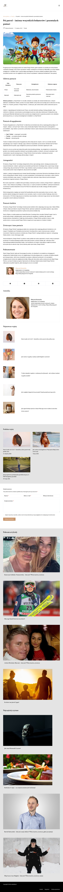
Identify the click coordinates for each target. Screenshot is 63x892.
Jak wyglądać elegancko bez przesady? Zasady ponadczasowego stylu (38, 392)
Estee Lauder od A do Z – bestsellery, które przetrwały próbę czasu (38, 339)
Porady (25, 28)
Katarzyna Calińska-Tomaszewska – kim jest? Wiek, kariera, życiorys (24, 575)
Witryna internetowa (48, 495)
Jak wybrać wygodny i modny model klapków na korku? (35, 357)
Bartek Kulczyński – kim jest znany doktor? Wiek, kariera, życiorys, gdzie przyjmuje (28, 832)
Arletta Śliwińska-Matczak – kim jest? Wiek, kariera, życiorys (22, 663)
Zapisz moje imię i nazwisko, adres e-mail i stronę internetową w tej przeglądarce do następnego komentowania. (30, 514)
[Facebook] (10, 284)
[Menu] (59, 5)
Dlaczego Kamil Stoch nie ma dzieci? (14, 619)
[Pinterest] (39, 284)
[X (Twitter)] (24, 284)
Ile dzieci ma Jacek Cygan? (11, 702)
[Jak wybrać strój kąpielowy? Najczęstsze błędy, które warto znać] (46, 439)
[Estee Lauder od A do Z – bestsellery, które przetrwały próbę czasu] (16, 439)
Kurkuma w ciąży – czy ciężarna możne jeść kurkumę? (19, 788)
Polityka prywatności (55, 889)
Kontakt (41, 889)
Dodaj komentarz (9, 501)
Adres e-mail (27, 495)
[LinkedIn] (53, 284)
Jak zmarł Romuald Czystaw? (12, 748)
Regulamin (47, 889)
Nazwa (6, 495)
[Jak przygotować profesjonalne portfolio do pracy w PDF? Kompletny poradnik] (16, 464)
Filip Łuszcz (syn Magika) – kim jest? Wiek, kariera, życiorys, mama (23, 876)
